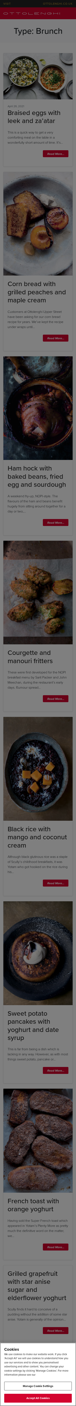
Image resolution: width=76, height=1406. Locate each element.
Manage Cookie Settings (38, 1386)
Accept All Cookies (37, 1398)
